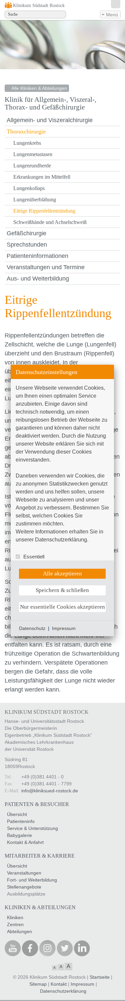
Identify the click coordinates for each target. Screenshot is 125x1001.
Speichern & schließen (62, 590)
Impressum (64, 628)
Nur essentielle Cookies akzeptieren (62, 607)
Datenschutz (32, 628)
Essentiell (33, 556)
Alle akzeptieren (62, 573)
